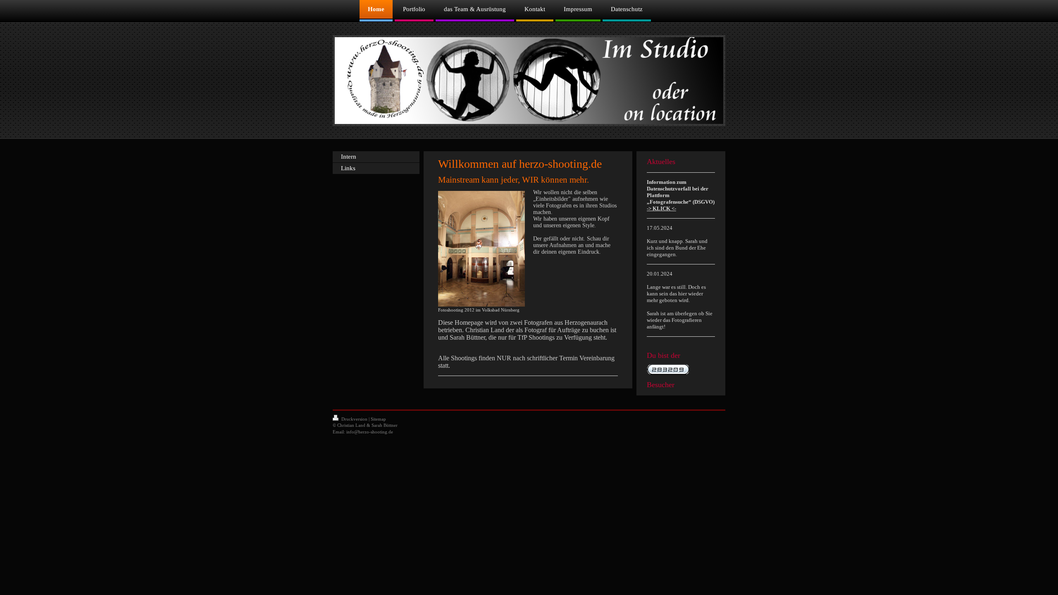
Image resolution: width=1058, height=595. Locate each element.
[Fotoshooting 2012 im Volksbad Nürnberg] (481, 249)
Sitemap (378, 418)
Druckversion (354, 418)
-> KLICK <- (661, 208)
